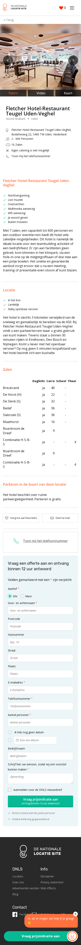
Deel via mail (63, 518)
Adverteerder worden (25, 888)
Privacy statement (52, 882)
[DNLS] (15, 7)
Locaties (17, 876)
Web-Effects (48, 888)
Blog (15, 894)
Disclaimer (47, 876)
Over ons (18, 882)
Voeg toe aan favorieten (23, 518)
